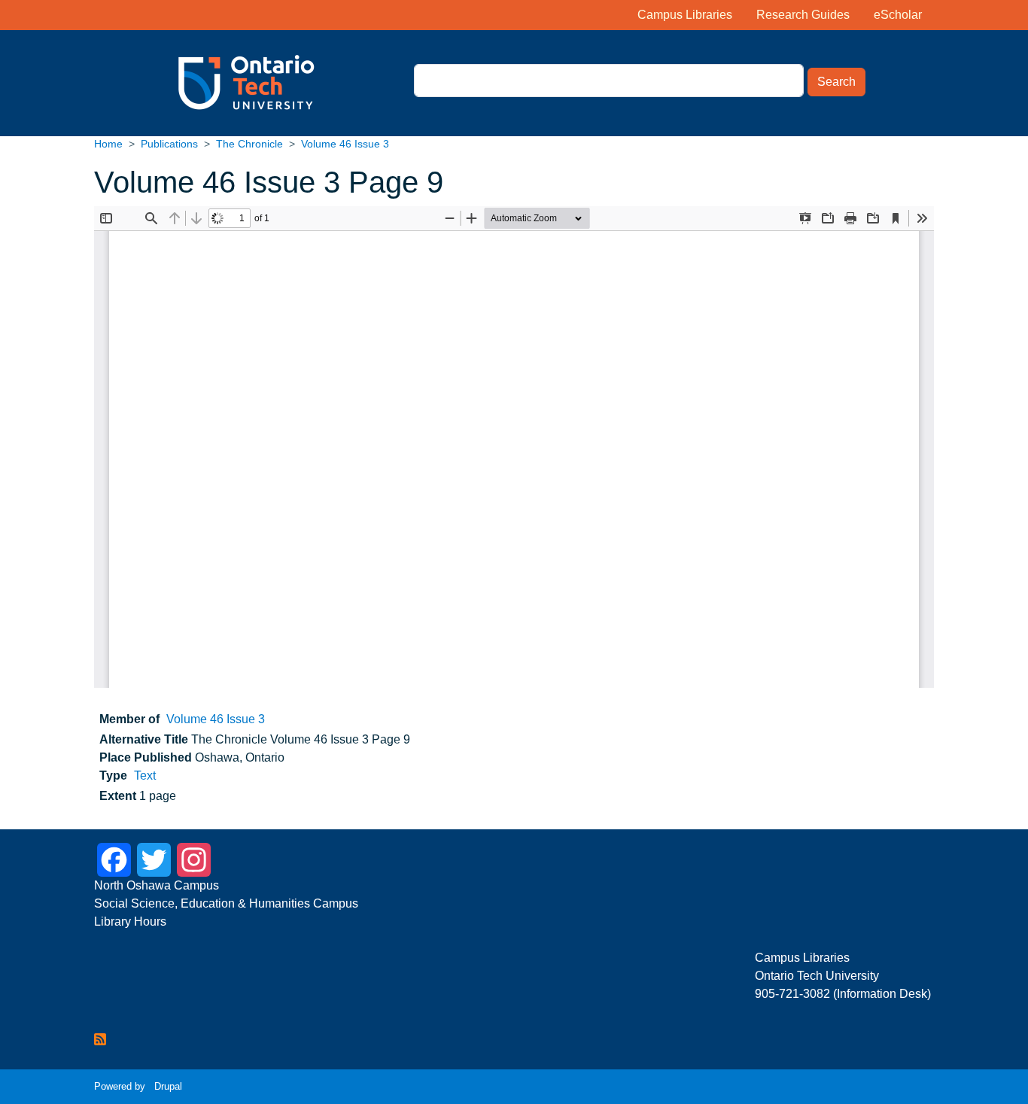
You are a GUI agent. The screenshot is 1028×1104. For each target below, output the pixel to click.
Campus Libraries (684, 14)
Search (836, 81)
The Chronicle (249, 144)
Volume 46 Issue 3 (345, 144)
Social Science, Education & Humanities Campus (226, 903)
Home (108, 144)
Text (145, 775)
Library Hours (130, 921)
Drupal (168, 1086)
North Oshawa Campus (158, 885)
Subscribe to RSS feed (100, 1039)
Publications (169, 144)
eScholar (898, 14)
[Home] (212, 83)
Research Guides (803, 14)
